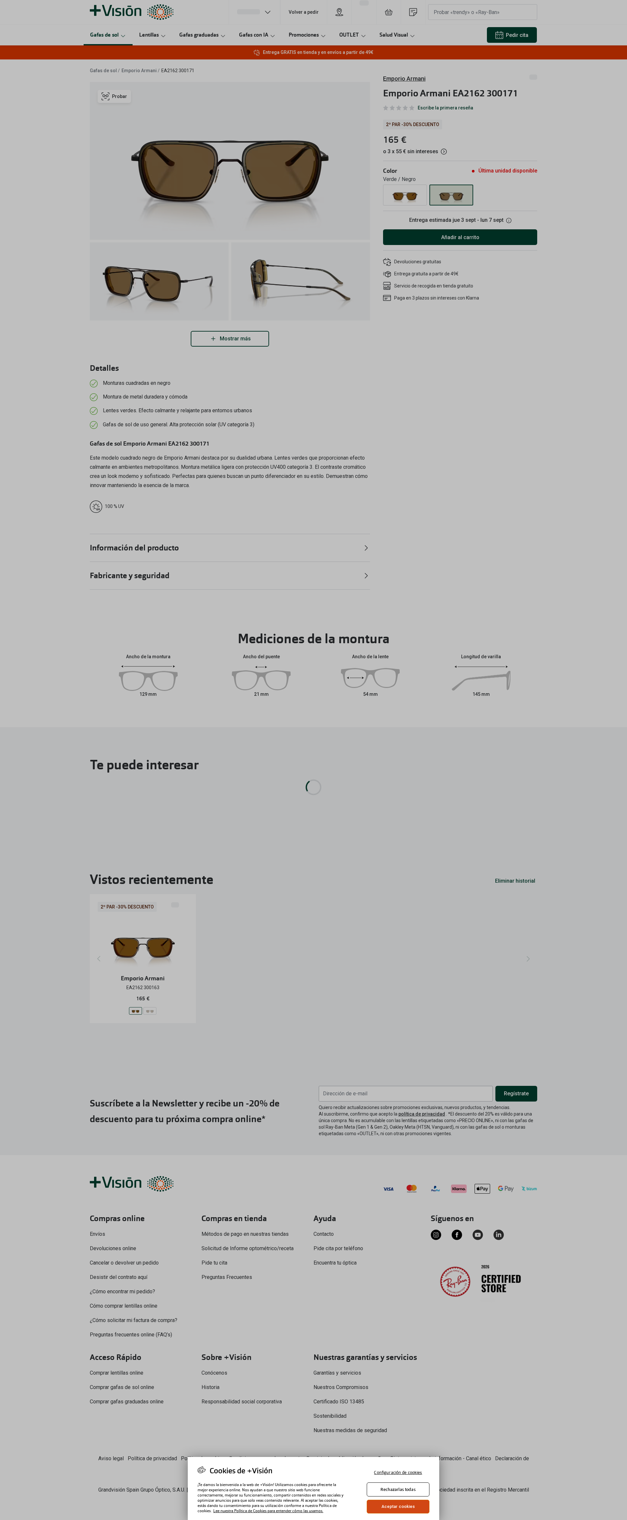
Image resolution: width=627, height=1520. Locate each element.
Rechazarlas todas (397, 1489)
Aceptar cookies (398, 1506)
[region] (313, 1488)
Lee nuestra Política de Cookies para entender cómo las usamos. (268, 1510)
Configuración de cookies (398, 1472)
